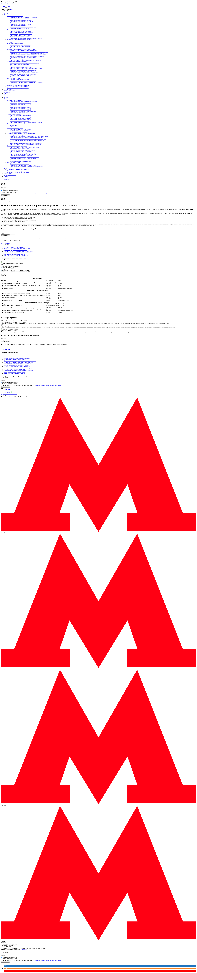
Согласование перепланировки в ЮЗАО (20, 25)
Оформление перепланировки (15, 43)
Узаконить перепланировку (14, 29)
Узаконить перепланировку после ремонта (21, 67)
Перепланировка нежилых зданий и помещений (19, 39)
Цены (5, 83)
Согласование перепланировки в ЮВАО (20, 24)
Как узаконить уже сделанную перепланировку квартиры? (19, 251)
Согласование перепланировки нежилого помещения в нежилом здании (29, 52)
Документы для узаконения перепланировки (15, 250)
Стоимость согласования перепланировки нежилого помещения (27, 56)
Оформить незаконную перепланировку (20, 45)
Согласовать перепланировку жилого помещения (23, 74)
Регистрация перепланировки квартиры (20, 75)
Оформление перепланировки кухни (19, 47)
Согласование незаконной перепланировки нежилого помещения (27, 53)
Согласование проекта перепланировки (14, 247)
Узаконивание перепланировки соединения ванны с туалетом (26, 38)
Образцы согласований (10, 90)
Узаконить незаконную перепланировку (20, 31)
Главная (6, 13)
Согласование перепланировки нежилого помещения (21, 49)
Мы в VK (7, 965)
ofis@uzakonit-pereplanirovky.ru (9, 3)
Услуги (5, 14)
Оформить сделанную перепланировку (20, 46)
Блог (5, 93)
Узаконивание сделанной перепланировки (21, 34)
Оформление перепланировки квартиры (20, 77)
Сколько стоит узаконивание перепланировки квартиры (24, 72)
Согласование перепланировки (15, 16)
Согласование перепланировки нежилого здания (23, 57)
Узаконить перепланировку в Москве (19, 36)
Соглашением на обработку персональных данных (48, 193)
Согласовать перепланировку (10, 190)
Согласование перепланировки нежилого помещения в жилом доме (28, 54)
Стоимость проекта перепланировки (19, 79)
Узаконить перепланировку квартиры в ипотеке (22, 65)
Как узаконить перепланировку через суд (14, 254)
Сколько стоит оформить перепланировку (18, 85)
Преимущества (8, 89)
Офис (11, 42)
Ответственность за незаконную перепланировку (17, 248)
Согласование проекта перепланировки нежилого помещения (26, 82)
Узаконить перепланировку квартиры (17, 61)
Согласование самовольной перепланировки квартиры (18, 367)
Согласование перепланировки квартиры (21, 71)
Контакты (6, 95)
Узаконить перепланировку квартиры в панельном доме (24, 63)
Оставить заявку (5, 195)
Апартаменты (13, 41)
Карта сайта (24, 949)
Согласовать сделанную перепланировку (20, 18)
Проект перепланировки (13, 78)
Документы (7, 92)
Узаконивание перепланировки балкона (20, 35)
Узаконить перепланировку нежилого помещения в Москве (25, 60)
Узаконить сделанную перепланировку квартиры (23, 70)
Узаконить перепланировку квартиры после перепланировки (26, 68)
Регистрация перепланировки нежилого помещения (23, 50)
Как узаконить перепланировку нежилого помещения (18, 252)
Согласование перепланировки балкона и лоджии (23, 27)
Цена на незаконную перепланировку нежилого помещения (25, 59)
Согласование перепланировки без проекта (21, 21)
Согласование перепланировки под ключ (20, 20)
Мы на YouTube (9, 971)
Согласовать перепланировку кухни (19, 28)
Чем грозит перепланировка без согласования (16, 255)
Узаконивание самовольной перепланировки (21, 32)
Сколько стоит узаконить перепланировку (18, 88)
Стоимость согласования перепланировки (18, 86)
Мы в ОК (7, 968)
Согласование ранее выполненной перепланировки (23, 17)
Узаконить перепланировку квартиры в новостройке (17, 363)
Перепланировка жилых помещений (19, 64)
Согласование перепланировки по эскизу (21, 23)
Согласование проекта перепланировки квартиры (23, 81)
